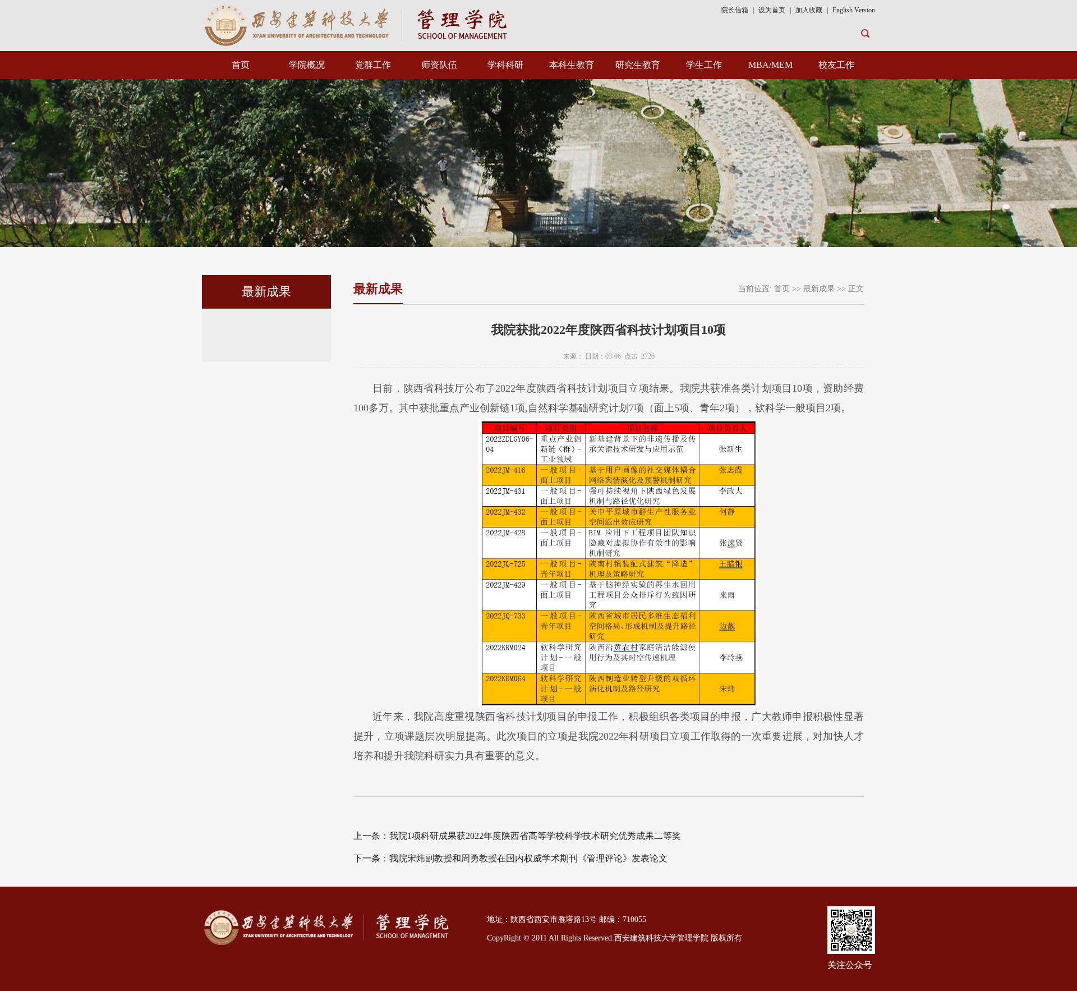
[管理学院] (358, 24)
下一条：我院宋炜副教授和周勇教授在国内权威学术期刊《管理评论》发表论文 (510, 858)
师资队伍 (439, 65)
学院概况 (307, 65)
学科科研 (505, 65)
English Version (853, 10)
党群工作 (373, 65)
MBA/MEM (770, 65)
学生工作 (704, 65)
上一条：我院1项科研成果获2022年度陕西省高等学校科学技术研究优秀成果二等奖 (517, 836)
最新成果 (819, 289)
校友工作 (836, 65)
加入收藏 (809, 10)
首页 (241, 65)
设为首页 (771, 10)
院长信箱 (734, 10)
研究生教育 (637, 65)
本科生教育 (571, 65)
